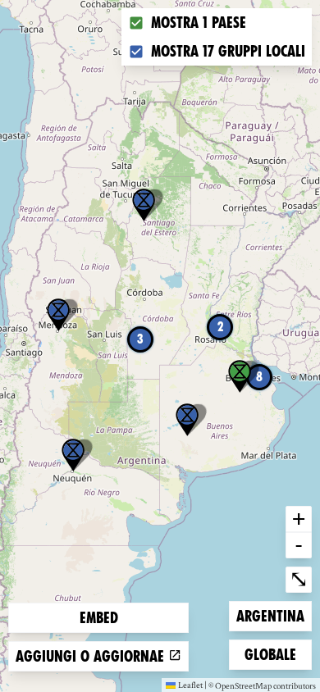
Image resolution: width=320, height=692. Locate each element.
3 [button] (140, 339)
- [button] (298, 544)
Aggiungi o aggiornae (92, 656)
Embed (99, 617)
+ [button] (298, 518)
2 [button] (220, 327)
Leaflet (190, 684)
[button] (143, 205)
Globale (271, 654)
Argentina (269, 616)
